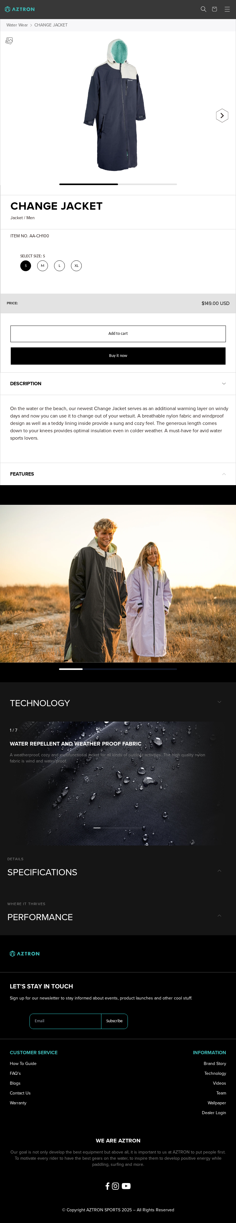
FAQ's (15, 1073)
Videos (219, 1083)
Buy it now (118, 356)
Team (221, 1093)
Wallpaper (217, 1103)
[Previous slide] (14, 113)
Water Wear (17, 25)
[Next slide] (222, 115)
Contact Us (20, 1093)
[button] (203, 9)
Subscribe (114, 1021)
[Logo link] (17, 9)
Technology (215, 1073)
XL (76, 266)
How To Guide (23, 1063)
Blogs (15, 1083)
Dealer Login (214, 1112)
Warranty (18, 1103)
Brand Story (215, 1063)
